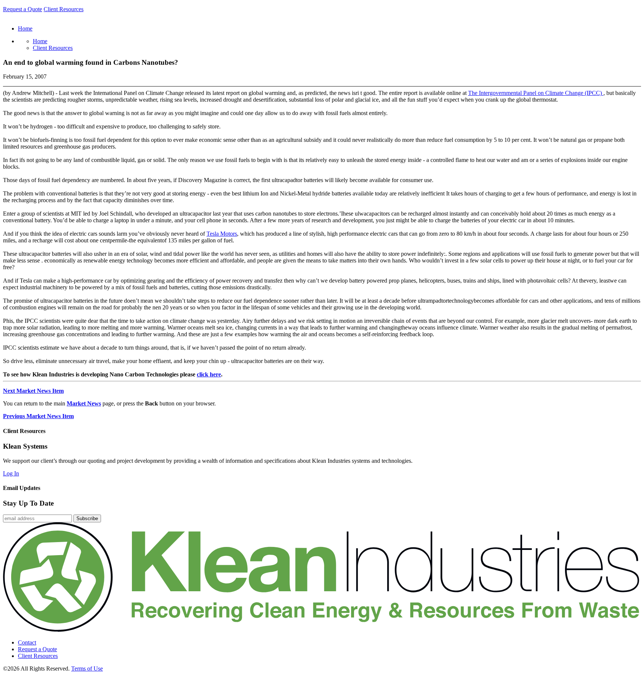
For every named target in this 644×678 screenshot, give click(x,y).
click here (209, 374)
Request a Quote (22, 9)
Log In (11, 473)
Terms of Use (87, 668)
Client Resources (63, 9)
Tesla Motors (221, 233)
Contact (27, 642)
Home (40, 41)
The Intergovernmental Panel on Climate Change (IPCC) (535, 93)
